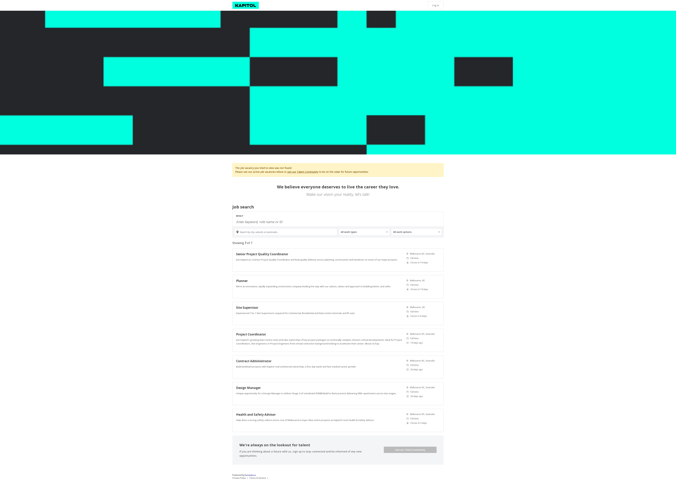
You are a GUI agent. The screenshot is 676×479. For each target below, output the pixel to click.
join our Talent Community (302, 171)
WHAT (239, 215)
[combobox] (285, 232)
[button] (435, 5)
